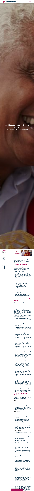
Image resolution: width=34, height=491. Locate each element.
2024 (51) (3, 258)
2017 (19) (3, 266)
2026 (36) (3, 256)
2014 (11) (3, 269)
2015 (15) (3, 268)
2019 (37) (3, 264)
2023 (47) (3, 259)
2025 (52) (3, 257)
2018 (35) (3, 265)
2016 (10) (3, 267)
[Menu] (30, 1)
